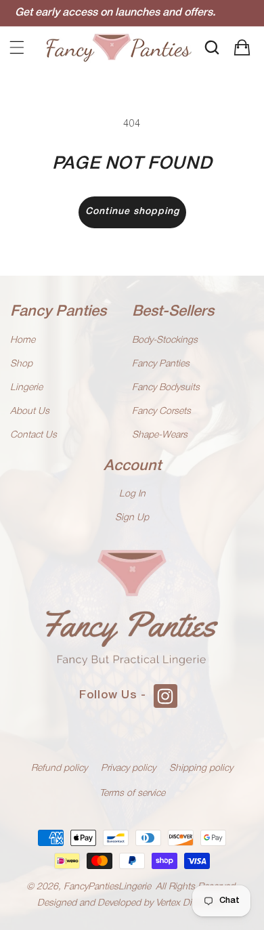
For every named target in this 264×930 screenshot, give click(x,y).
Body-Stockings (165, 340)
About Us (29, 411)
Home (22, 340)
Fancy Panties (161, 364)
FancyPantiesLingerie (107, 887)
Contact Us (33, 435)
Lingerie (26, 387)
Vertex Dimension (191, 903)
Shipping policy (201, 768)
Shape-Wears (160, 435)
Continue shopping (132, 211)
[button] (17, 47)
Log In (132, 494)
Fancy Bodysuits (166, 387)
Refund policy (59, 768)
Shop (21, 364)
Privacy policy (128, 768)
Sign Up (132, 517)
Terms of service (132, 793)
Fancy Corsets (161, 411)
